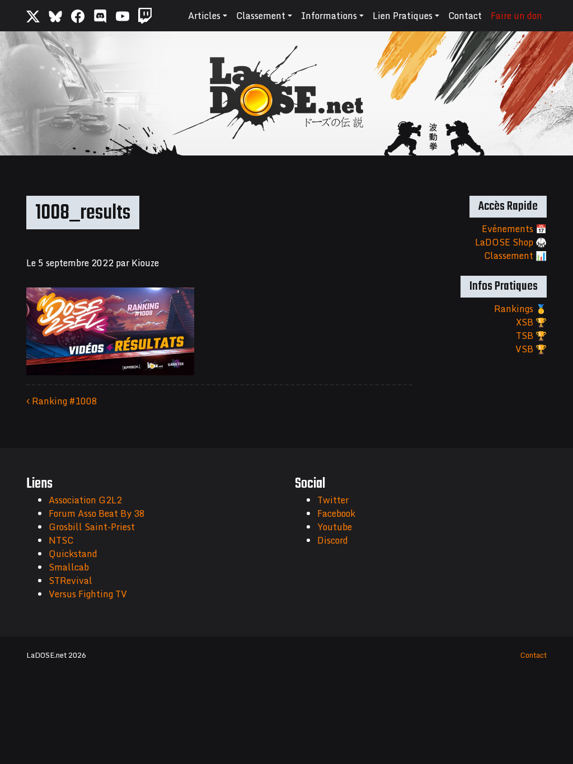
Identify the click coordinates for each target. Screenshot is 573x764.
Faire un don (516, 15)
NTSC (61, 540)
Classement (260, 15)
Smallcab (69, 567)
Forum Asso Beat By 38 (97, 513)
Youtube (334, 527)
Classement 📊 (515, 255)
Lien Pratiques (403, 15)
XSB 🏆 (531, 322)
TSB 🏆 (531, 335)
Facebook (336, 513)
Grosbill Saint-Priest (92, 527)
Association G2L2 (85, 500)
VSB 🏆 (531, 349)
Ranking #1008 (63, 401)
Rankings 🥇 (520, 308)
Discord (332, 540)
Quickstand (73, 553)
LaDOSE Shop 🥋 (511, 242)
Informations (329, 15)
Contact (465, 15)
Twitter (333, 500)
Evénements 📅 (514, 228)
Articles (204, 15)
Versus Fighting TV (88, 594)
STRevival (70, 580)
